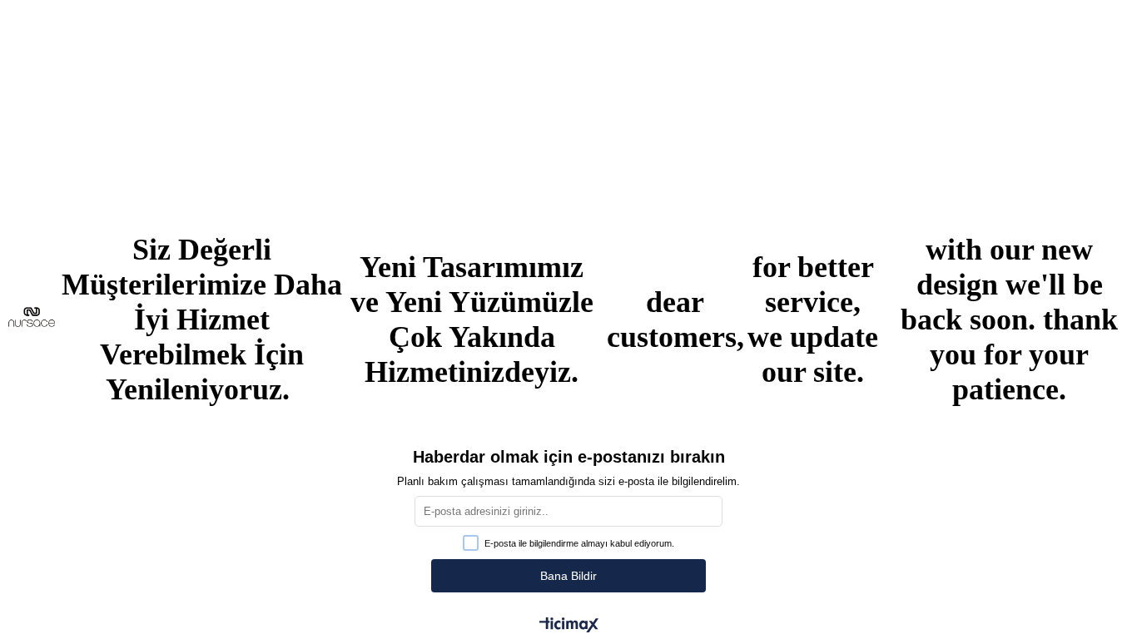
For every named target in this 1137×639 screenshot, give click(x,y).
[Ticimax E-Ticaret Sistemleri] (569, 626)
